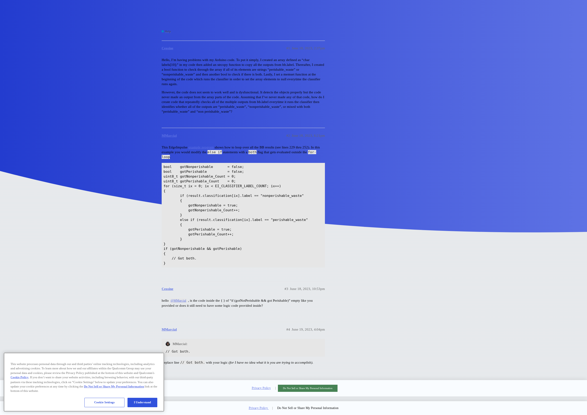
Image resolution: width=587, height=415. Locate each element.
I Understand (142, 402)
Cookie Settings (104, 402)
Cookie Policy (20, 377)
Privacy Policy (261, 388)
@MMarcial (178, 300)
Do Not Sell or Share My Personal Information (307, 388)
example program (201, 147)
